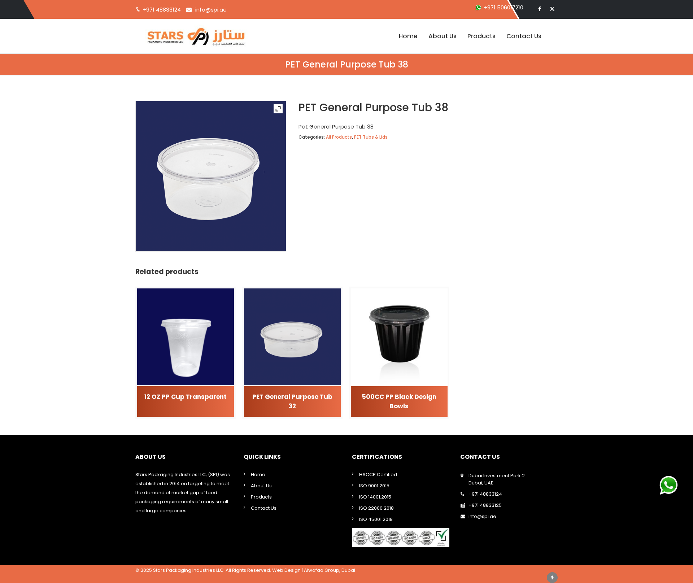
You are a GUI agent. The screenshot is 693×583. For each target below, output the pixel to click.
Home (408, 36)
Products (481, 36)
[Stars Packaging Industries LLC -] (207, 36)
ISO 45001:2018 (376, 519)
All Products (339, 137)
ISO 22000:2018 (376, 508)
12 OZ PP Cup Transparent (185, 396)
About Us (442, 36)
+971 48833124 (485, 494)
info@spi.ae (211, 9)
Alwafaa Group (321, 570)
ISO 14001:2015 (375, 496)
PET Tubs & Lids (371, 137)
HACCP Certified (378, 474)
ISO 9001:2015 (374, 485)
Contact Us (523, 36)
